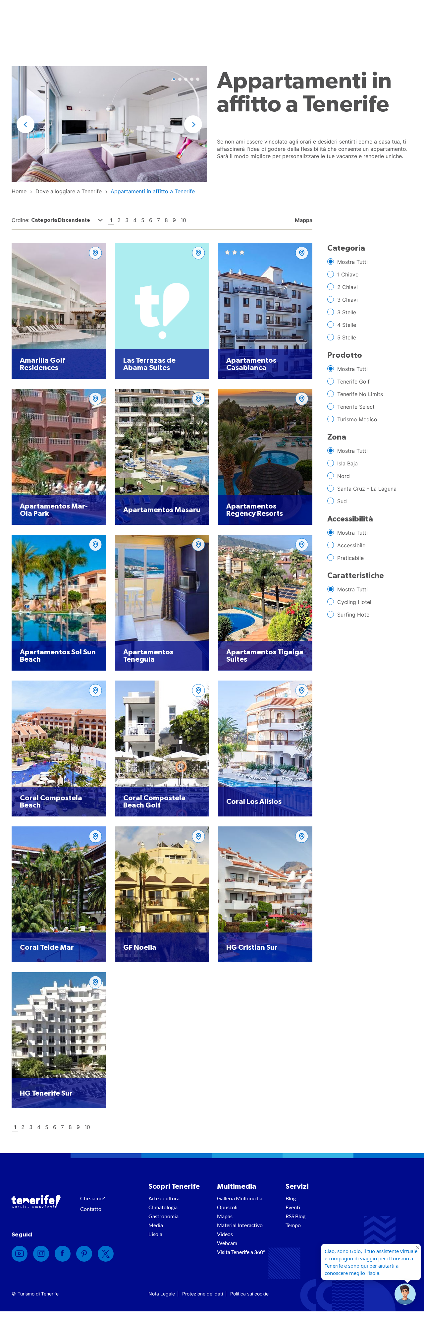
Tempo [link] (293, 1225)
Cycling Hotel (354, 602)
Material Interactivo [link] (240, 1225)
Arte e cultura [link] (164, 1198)
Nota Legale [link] (161, 1293)
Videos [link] (225, 1234)
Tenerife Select (356, 406)
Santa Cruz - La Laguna (367, 488)
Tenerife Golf (353, 381)
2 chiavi (347, 287)
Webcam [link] (227, 1243)
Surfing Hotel (354, 614)
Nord (343, 476)
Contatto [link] (90, 1209)
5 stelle (346, 337)
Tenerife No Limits (360, 394)
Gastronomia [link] (163, 1216)
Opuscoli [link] (227, 1207)
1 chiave (347, 274)
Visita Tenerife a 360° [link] (241, 1252)
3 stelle (346, 312)
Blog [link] (291, 1198)
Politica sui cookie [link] (249, 1293)
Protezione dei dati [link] (202, 1293)
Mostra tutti (352, 262)
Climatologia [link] (163, 1207)
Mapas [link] (225, 1216)
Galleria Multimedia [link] (239, 1198)
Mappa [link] (302, 220)
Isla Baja (347, 463)
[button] (25, 124)
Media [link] (155, 1225)
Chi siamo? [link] (92, 1198)
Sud (342, 501)
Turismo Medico (357, 419)
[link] (19, 191)
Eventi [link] (293, 1207)
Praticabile (350, 558)
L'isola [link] (155, 1234)
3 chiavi (347, 299)
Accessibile (351, 545)
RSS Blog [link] (295, 1216)
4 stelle (346, 325)
